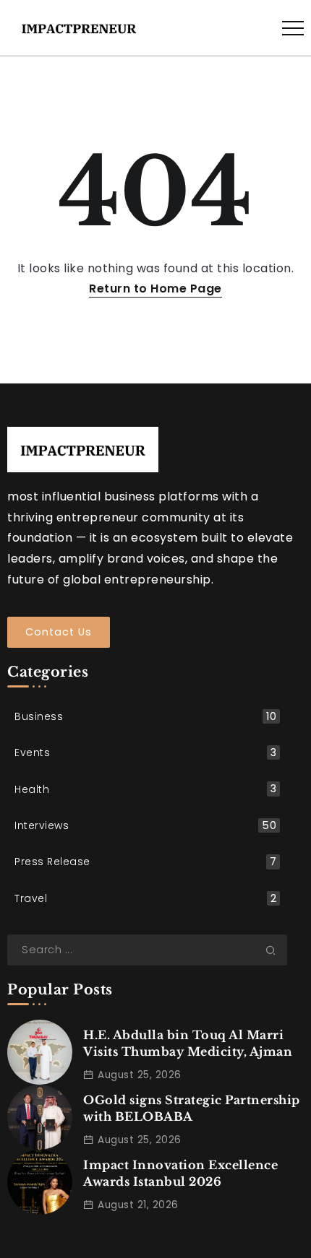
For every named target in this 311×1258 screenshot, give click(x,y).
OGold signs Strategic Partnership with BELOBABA (191, 1108)
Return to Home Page (155, 288)
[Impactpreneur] (78, 27)
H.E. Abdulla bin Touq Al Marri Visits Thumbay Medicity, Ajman (187, 1043)
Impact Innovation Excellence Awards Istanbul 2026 (180, 1173)
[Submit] (276, 950)
